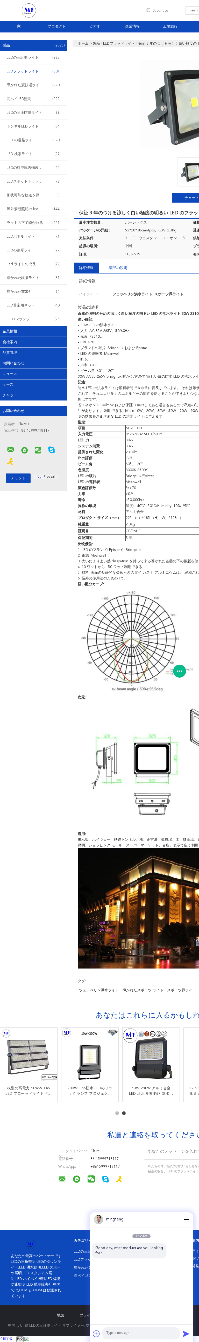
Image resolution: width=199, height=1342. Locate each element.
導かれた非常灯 (34, 291)
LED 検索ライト (34, 154)
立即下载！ (8, 1339)
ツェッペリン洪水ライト (99, 990)
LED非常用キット (34, 305)
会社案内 (10, 342)
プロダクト (57, 26)
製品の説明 (118, 268)
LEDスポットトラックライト (34, 181)
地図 (60, 1315)
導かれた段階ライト (34, 278)
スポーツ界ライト (181, 990)
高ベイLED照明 (34, 99)
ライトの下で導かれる (34, 223)
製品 (34, 45)
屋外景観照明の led (34, 209)
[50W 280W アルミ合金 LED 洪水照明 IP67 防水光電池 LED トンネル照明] (151, 1056)
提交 (20, 1339)
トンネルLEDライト (34, 126)
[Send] (186, 1333)
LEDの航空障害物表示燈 (34, 168)
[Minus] (186, 1219)
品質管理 (10, 353)
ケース (8, 384)
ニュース (10, 374)
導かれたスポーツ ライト (143, 990)
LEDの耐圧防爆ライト (34, 113)
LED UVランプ (34, 319)
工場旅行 (170, 26)
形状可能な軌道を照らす (34, 195)
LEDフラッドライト (34, 71)
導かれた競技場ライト (34, 85)
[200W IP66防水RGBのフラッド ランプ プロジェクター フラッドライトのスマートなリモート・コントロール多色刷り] (89, 1056)
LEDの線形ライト (34, 250)
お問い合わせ (13, 363)
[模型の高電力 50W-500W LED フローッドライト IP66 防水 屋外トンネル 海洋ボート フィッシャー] (28, 1056)
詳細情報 (86, 268)
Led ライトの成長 (34, 264)
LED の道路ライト (34, 140)
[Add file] (96, 1333)
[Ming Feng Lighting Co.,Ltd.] (10, 449)
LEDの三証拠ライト (34, 57)
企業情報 (132, 26)
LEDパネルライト (34, 236)
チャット (10, 395)
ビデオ (94, 26)
